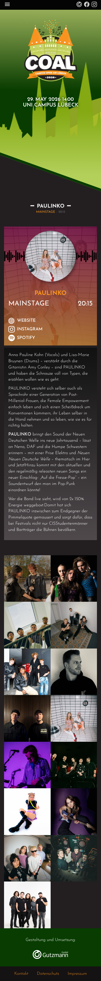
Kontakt (21, 974)
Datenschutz (48, 974)
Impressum (77, 974)
